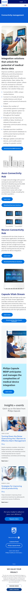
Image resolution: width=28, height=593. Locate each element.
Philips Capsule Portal (14, 545)
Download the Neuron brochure (13, 262)
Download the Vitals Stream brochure (14, 320)
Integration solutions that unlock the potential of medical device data (12, 63)
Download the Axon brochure (12, 205)
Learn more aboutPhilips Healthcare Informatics (14, 552)
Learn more (7, 199)
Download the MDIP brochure (12, 148)
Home (14, 564)
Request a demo (14, 519)
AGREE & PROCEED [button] (14, 590)
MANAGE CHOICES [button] (14, 586)
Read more (4, 461)
